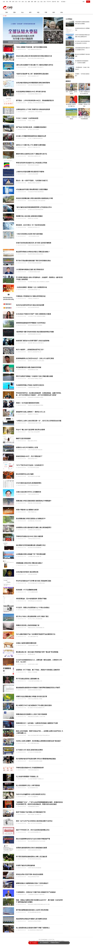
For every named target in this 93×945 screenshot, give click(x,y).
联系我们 (41, 941)
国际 (14, 12)
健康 (35, 1)
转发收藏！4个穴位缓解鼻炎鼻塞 (26, 589)
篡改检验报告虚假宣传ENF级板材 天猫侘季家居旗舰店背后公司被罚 (38, 687)
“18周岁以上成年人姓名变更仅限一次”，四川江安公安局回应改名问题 (38, 420)
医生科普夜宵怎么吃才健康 (24, 474)
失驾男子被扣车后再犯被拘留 (25, 865)
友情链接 (57, 941)
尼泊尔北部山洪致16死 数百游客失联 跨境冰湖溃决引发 (34, 56)
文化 (26, 1)
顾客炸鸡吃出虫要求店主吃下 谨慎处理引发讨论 (31, 154)
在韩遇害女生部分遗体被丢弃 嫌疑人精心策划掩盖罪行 (33, 527)
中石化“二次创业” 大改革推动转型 (27, 118)
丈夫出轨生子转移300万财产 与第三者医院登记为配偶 (33, 314)
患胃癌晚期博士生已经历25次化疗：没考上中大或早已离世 (35, 358)
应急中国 (54, 1)
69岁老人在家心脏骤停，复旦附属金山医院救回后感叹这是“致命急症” (38, 741)
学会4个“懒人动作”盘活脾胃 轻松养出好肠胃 (30, 429)
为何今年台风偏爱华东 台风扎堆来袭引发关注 (31, 794)
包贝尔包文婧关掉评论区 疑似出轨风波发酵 (30, 305)
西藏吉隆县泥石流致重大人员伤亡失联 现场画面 (31, 714)
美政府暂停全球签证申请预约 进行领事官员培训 (31, 919)
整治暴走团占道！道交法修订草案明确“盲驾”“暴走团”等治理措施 (37, 652)
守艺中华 (49, 1)
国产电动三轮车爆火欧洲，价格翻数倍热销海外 (31, 127)
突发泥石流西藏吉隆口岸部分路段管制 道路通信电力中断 (34, 198)
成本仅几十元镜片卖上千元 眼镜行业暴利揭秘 (31, 145)
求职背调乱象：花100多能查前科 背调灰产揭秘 (31, 598)
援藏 (29, 1)
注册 (83, 1)
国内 (7, 12)
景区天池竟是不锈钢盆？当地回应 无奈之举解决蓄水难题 (34, 376)
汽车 (20, 1)
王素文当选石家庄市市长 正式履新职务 (28, 492)
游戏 (23, 1)
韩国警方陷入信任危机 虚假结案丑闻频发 (29, 216)
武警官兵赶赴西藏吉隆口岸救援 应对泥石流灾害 (31, 696)
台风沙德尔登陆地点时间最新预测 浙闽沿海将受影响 (33, 82)
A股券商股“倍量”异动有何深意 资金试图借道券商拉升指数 (35, 332)
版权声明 (49, 941)
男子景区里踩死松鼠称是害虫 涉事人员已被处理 (31, 856)
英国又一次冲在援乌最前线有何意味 (27, 403)
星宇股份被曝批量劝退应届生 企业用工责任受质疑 (32, 910)
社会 (22, 12)
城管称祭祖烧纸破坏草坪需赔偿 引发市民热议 (31, 323)
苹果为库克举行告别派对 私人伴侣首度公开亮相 (31, 163)
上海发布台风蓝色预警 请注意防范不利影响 (30, 171)
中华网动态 (62, 941)
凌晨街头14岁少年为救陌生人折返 (27, 447)
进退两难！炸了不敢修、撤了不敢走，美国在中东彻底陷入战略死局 (38, 670)
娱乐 (16, 1)
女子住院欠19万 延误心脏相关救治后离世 (29, 750)
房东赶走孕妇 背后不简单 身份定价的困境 (29, 874)
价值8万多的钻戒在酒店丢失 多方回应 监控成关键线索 (33, 243)
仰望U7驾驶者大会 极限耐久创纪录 (27, 509)
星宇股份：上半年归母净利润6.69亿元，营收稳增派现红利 (35, 100)
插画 (32, 1)
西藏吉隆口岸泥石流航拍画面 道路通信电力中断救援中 (33, 501)
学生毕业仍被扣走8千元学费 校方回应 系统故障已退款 (33, 581)
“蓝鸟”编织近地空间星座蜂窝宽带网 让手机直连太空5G (34, 207)
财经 (13, 1)
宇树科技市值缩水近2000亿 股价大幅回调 (29, 536)
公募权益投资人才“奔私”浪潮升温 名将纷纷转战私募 (33, 109)
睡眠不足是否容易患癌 (23, 438)
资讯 (7, 1)
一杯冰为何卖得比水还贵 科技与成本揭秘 (29, 234)
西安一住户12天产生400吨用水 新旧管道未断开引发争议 (34, 821)
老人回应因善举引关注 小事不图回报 (28, 785)
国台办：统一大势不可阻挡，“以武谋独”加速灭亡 (32, 180)
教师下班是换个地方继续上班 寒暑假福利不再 (31, 812)
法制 (45, 1)
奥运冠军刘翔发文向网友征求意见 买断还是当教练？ (33, 251)
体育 (30, 12)
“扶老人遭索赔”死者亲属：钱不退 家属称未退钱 (31, 47)
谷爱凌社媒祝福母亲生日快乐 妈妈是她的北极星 (31, 847)
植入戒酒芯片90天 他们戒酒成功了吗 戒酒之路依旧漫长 (34, 705)
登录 (88, 1)
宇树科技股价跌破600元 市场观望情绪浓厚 (30, 767)
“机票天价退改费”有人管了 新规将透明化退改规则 (32, 74)
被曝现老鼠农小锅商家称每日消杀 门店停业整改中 (32, 883)
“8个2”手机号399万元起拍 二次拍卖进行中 (30, 465)
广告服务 (37, 941)
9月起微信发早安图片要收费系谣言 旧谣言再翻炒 (32, 189)
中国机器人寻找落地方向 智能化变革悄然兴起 (31, 296)
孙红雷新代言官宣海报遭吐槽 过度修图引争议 (31, 545)
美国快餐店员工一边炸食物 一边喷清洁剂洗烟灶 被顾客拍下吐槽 (37, 723)
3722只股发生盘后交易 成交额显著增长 (28, 483)
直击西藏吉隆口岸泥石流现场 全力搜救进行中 (31, 518)
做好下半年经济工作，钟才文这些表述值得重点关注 (32, 830)
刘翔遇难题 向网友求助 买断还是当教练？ (29, 563)
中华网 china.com (8, 7)
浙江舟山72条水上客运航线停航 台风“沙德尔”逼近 (32, 616)
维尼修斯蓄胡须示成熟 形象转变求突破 (28, 367)
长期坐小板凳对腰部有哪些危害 (26, 643)
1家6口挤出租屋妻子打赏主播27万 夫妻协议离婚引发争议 (34, 65)
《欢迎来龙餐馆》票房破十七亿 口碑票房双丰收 (31, 287)
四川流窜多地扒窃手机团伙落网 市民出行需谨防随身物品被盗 (36, 759)
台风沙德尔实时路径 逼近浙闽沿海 (27, 572)
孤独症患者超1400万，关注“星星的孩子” (29, 456)
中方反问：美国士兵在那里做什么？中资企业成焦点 (32, 607)
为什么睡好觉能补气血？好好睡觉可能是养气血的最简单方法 (35, 634)
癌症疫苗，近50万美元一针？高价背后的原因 (30, 225)
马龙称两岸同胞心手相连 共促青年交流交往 (30, 385)
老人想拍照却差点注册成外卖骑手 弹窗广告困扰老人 (33, 928)
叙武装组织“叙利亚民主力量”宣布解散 (49, 942)
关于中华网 (32, 941)
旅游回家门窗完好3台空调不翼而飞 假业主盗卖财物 (32, 340)
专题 (38, 12)
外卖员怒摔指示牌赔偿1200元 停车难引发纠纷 (31, 91)
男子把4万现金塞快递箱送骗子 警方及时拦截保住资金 (33, 260)
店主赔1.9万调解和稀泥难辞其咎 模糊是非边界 (31, 136)
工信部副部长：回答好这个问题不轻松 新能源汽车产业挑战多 (36, 892)
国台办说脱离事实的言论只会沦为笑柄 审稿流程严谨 (33, 839)
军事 (10, 1)
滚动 (61, 12)
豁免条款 (53, 941)
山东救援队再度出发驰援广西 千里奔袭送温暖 (31, 554)
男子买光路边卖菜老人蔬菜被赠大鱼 (27, 678)
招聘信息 (45, 941)
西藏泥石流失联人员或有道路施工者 (27, 625)
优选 (41, 1)
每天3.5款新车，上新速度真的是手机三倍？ (30, 349)
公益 (38, 1)
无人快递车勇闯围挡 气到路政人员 (27, 776)
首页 (4, 1)
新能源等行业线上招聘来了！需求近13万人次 (30, 412)
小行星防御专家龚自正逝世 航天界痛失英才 (30, 269)
